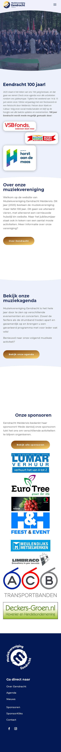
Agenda (11, 692)
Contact (11, 719)
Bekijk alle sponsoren (30, 444)
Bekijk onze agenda (21, 354)
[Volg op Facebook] (9, 728)
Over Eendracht (19, 241)
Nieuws (10, 699)
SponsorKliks (14, 713)
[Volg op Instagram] (15, 728)
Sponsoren (13, 707)
